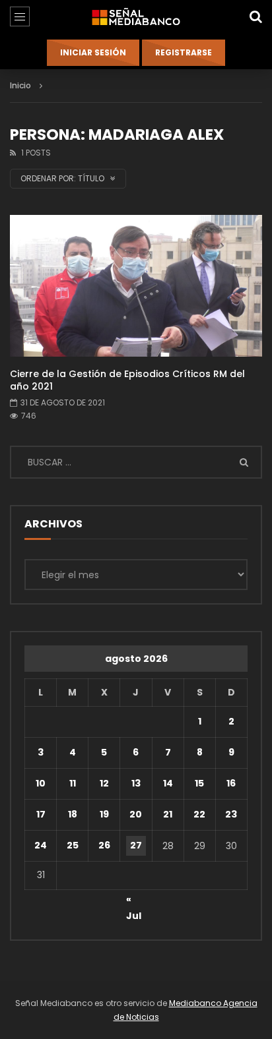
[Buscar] (255, 16)
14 (168, 783)
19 (104, 814)
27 (136, 845)
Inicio (20, 85)
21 (167, 814)
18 (72, 814)
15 (199, 783)
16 (231, 783)
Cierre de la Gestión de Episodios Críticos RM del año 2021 (127, 380)
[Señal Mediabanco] (136, 16)
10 (41, 783)
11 (72, 783)
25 (73, 845)
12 (104, 783)
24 (40, 845)
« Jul (133, 901)
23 (231, 814)
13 (136, 783)
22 (199, 814)
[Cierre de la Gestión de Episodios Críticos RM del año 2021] (136, 286)
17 (41, 814)
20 (135, 814)
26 (104, 845)
